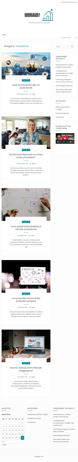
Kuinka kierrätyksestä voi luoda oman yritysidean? (26, 156)
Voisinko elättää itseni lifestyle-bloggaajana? (26, 369)
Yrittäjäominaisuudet (62, 113)
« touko (4, 445)
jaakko (33, 94)
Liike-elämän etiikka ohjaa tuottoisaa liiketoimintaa (64, 91)
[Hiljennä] (70, 142)
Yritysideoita (26, 80)
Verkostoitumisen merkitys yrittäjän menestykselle (64, 66)
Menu (4, 35)
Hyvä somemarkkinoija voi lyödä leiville (26, 86)
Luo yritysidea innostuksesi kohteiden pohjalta (26, 300)
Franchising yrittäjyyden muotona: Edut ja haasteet (64, 80)
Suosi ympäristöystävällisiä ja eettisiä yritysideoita (26, 228)
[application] (65, 138)
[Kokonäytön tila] (73, 142)
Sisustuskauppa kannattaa (64, 86)
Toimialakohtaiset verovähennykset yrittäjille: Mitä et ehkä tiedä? (64, 73)
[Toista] (58, 142)
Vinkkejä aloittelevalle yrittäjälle (63, 108)
